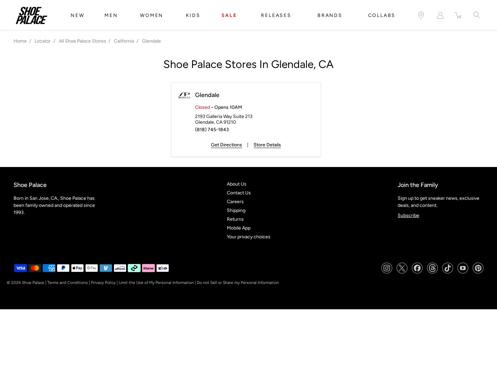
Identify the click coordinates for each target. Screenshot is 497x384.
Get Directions (226, 145)
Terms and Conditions (67, 282)
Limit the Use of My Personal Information (156, 282)
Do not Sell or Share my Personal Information (238, 282)
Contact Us (239, 193)
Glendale (207, 95)
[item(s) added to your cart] (458, 15)
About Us (236, 184)
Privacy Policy (103, 282)
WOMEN (151, 15)
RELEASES (276, 15)
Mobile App (239, 228)
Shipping (236, 210)
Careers (235, 202)
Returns (235, 219)
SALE (229, 15)
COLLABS (382, 15)
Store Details (267, 145)
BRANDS (329, 15)
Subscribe (408, 215)
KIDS (193, 15)
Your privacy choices (248, 237)
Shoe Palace (33, 282)
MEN (111, 15)
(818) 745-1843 (212, 130)
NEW (77, 15)
